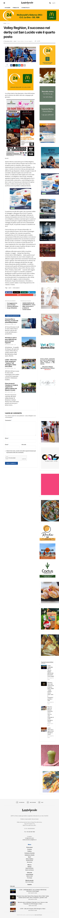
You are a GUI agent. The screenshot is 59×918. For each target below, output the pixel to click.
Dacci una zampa (29, 882)
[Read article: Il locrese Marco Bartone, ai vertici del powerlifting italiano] (29, 323)
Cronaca (29, 849)
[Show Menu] (4, 3)
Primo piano (29, 847)
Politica (30, 851)
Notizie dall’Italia (29, 868)
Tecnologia (29, 877)
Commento (8, 420)
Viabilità (29, 884)
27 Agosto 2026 (33, 893)
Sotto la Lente (29, 876)
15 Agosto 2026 (9, 344)
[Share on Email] (22, 65)
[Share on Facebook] (11, 65)
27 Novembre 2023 (8, 41)
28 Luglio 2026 (33, 905)
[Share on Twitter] (14, 65)
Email (7, 444)
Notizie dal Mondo (29, 870)
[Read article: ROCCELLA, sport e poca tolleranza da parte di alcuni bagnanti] (29, 342)
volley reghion (16, 287)
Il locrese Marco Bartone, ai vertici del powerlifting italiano (11, 320)
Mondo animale (29, 880)
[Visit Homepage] (27, 3)
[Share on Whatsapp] (16, 65)
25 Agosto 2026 (33, 899)
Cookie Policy (25, 7)
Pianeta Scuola (29, 860)
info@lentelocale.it (29, 838)
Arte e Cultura (29, 858)
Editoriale (29, 872)
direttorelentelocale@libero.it (29, 839)
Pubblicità (16, 7)
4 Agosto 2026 (9, 368)
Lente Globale (29, 874)
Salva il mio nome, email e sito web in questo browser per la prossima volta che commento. (21, 451)
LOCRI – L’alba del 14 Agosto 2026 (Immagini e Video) (50, 731)
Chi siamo (7, 7)
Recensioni (29, 862)
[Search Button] (50, 3)
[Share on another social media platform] (24, 65)
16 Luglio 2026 (9, 392)
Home (5, 23)
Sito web (24, 444)
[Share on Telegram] (19, 65)
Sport (8, 23)
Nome (7, 438)
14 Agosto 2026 (33, 910)
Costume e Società (29, 853)
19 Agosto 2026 (9, 324)
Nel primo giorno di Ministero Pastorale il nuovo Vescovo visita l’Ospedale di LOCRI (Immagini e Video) (50, 714)
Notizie (29, 866)
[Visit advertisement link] (29, 15)
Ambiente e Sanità (29, 855)
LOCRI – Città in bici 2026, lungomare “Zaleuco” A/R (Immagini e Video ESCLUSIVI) (11, 363)
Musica (29, 864)
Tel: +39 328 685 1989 (29, 831)
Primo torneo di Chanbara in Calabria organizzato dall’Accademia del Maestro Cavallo (11, 387)
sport (10, 287)
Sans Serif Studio (38, 914)
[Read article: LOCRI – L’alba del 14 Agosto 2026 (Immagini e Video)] (13, 910)
